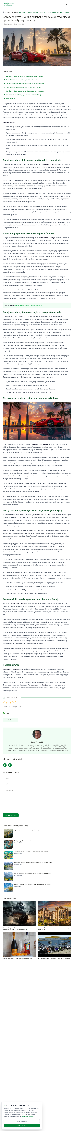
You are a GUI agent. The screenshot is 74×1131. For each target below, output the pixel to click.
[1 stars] (4, 702)
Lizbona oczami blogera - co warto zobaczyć (28, 305)
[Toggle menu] (69, 4)
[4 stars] (12, 702)
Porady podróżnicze (12, 12)
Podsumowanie (11, 98)
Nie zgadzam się (22, 1121)
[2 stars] (7, 702)
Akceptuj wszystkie (21, 1125)
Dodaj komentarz (10, 815)
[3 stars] (10, 702)
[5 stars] (15, 702)
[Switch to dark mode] (66, 4)
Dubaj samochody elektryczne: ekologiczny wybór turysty (25, 91)
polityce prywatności (28, 1116)
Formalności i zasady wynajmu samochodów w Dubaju (24, 95)
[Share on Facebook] (5, 765)
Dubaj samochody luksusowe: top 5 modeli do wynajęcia (24, 76)
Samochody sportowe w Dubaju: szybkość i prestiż (22, 80)
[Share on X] (10, 765)
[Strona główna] (3, 12)
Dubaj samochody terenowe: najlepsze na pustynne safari (25, 83)
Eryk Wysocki (8, 24)
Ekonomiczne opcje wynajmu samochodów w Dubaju (23, 87)
